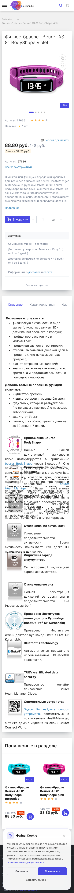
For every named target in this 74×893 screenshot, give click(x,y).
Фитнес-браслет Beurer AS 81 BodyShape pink (53, 791)
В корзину (20, 219)
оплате (47, 272)
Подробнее (12, 207)
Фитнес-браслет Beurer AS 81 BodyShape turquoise (18, 793)
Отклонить (21, 871)
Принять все (52, 871)
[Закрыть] (64, 836)
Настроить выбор (35, 879)
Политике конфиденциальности (25, 862)
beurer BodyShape (18, 463)
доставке (34, 272)
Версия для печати (57, 140)
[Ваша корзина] (67, 5)
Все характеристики (18, 167)
